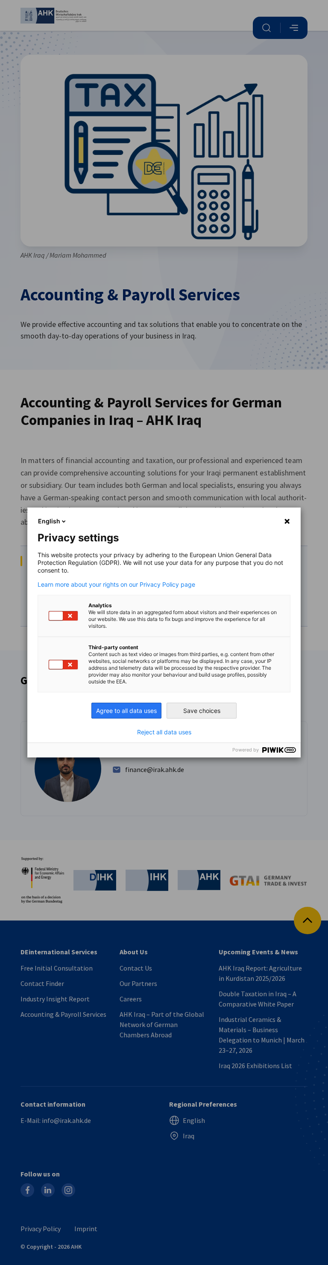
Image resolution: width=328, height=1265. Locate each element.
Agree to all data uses (126, 710)
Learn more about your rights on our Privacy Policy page (116, 584)
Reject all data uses (164, 732)
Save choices (201, 710)
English (49, 521)
